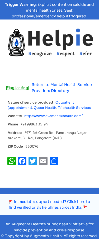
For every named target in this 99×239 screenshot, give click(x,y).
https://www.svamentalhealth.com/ (53, 116)
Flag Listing (17, 88)
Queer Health (45, 108)
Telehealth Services (74, 108)
